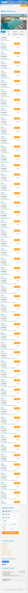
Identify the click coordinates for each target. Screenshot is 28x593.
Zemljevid (15, 31)
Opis (9, 34)
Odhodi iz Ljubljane (6, 551)
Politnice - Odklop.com (7, 554)
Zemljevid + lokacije (6, 552)
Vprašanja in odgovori (18, 34)
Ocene (3, 34)
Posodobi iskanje (10, 532)
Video (8, 31)
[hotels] (22, 5)
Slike (3, 31)
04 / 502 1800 (18, 2)
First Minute (4, 545)
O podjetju (19, 590)
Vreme (21, 31)
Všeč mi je (6, 561)
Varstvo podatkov (13, 590)
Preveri (17, 43)
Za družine (4, 549)
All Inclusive (4, 547)
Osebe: (3, 527)
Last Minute (4, 543)
